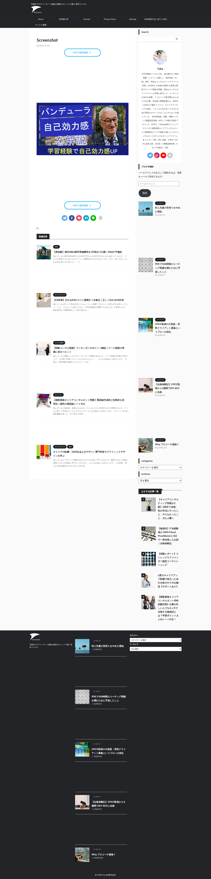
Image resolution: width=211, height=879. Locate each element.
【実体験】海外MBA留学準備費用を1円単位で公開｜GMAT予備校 (87, 251)
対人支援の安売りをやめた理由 (108, 645)
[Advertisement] (82, 80)
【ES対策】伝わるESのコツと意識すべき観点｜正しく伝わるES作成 (88, 299)
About (41, 19)
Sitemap (132, 19)
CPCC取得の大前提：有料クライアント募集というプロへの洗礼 (167, 328)
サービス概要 (41, 25)
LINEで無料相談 (80, 52)
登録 (144, 193)
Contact (86, 19)
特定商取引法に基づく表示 (156, 19)
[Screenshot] (86, 218)
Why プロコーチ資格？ (167, 444)
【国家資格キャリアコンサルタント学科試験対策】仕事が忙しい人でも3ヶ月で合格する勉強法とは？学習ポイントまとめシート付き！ (168, 608)
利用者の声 (63, 19)
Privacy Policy (110, 19)
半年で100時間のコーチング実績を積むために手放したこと (167, 268)
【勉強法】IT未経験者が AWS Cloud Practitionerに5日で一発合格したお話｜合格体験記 (168, 536)
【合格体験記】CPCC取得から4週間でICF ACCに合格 (167, 388)
